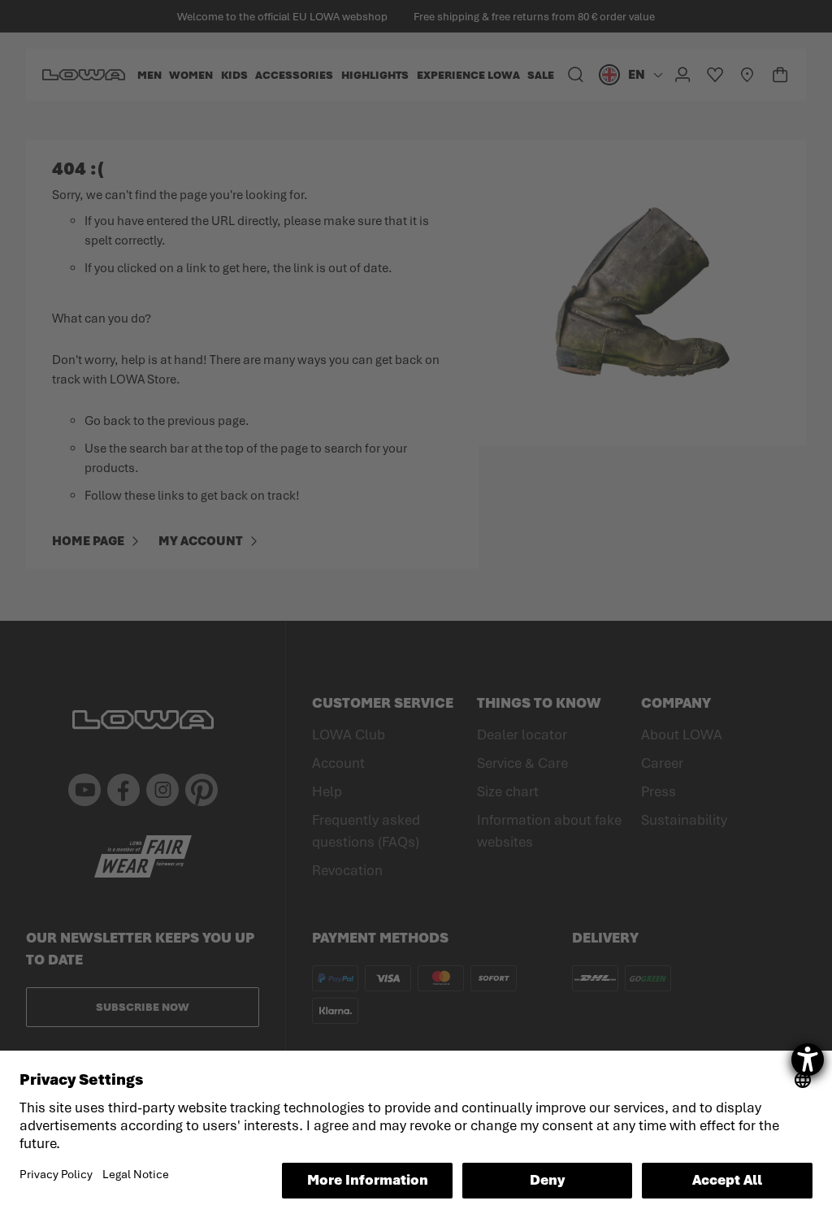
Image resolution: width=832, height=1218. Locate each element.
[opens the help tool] (807, 1059)
